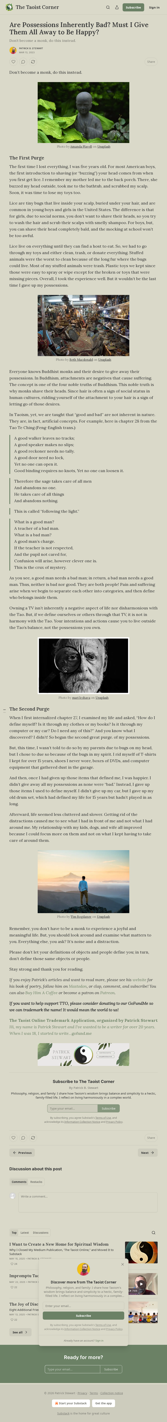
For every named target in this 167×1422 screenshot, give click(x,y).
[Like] (13, 62)
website (139, 979)
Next (145, 1153)
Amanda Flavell (81, 146)
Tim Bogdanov (81, 917)
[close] (122, 1264)
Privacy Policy (114, 1329)
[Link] (3, 158)
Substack (63, 1413)
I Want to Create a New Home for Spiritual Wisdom (59, 1244)
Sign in (154, 7)
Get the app (103, 1403)
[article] (83, 1254)
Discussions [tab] (40, 1232)
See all (18, 1332)
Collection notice (111, 1393)
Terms (94, 1393)
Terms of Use (103, 1325)
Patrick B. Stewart (31, 48)
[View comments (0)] (23, 62)
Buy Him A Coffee (41, 992)
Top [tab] (14, 1232)
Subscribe (133, 7)
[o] (141, 1284)
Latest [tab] (25, 1232)
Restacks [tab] (36, 1182)
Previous (25, 1153)
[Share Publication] (117, 7)
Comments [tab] (19, 1182)
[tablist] (27, 1182)
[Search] (108, 7)
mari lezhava (81, 698)
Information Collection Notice (82, 1329)
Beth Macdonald (81, 360)
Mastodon (78, 986)
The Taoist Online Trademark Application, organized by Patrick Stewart (83, 1020)
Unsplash (103, 146)
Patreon (107, 992)
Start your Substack (73, 1403)
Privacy (82, 1393)
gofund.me (82, 1033)
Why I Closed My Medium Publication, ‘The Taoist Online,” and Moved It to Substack (61, 1252)
